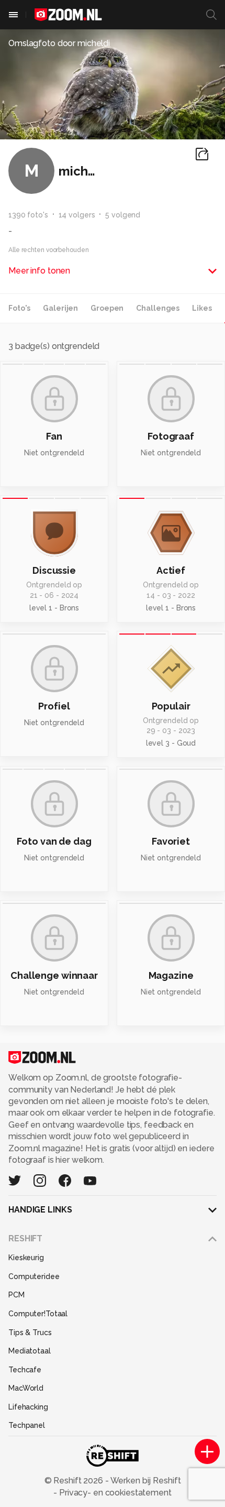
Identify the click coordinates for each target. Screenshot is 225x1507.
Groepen (107, 308)
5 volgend (122, 215)
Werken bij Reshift (145, 1481)
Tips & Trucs (30, 1332)
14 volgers (77, 215)
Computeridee (34, 1276)
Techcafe (24, 1370)
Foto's (19, 308)
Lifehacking (28, 1407)
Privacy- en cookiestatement (114, 1493)
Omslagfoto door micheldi (59, 43)
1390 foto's (28, 215)
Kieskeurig (26, 1257)
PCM (16, 1295)
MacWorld (25, 1388)
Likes (201, 308)
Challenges (157, 308)
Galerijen (60, 308)
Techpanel (26, 1425)
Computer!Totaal (38, 1313)
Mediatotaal (29, 1351)
